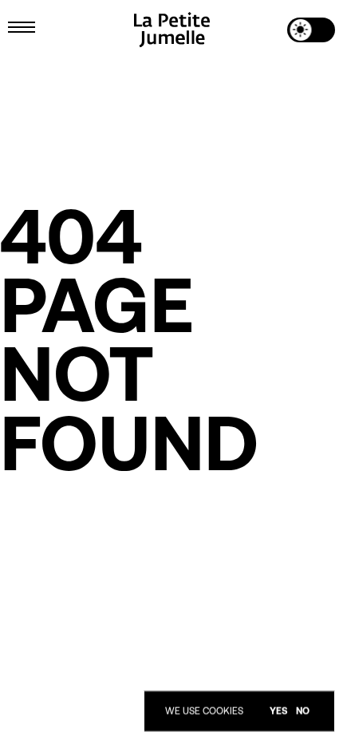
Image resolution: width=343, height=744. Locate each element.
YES (279, 711)
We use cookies (204, 711)
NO (302, 711)
